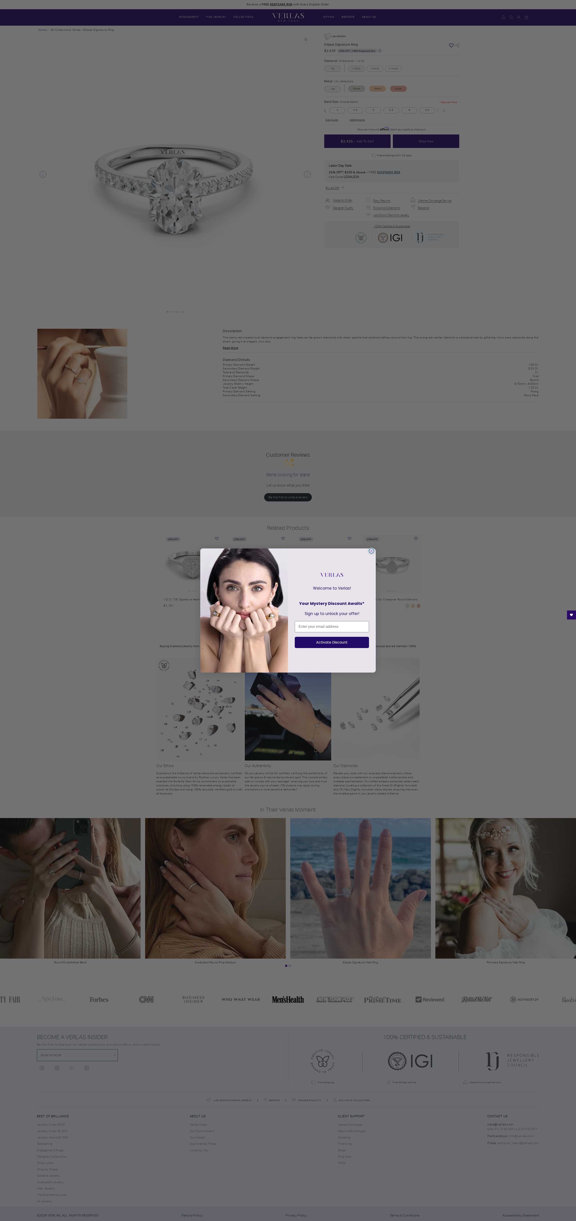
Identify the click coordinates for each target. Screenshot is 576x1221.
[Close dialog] (371, 550)
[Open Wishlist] (571, 614)
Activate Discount (332, 642)
